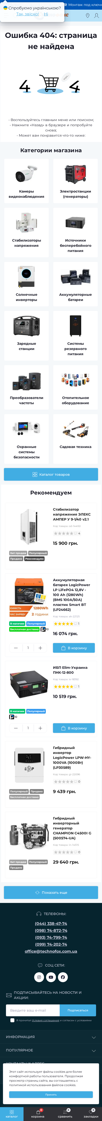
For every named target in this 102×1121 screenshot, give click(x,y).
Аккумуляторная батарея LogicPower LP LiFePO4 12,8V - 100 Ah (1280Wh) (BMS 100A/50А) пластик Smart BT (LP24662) (71, 595)
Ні (46, 14)
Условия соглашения (45, 1020)
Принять (51, 1094)
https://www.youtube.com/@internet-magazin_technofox (51, 977)
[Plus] (40, 648)
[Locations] (87, 15)
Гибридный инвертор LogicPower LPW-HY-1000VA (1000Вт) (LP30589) (72, 758)
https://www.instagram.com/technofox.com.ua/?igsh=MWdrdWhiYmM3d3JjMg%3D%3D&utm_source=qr (39, 977)
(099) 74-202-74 (51, 944)
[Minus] (16, 648)
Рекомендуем (51, 492)
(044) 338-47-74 (51, 923)
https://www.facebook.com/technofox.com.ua (63, 977)
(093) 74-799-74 (51, 937)
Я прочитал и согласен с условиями (54, 1020)
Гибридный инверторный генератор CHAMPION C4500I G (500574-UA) (72, 828)
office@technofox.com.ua (51, 951)
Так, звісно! (27, 14)
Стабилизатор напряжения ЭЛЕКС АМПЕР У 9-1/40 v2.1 (72, 514)
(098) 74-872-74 (51, 930)
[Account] (96, 15)
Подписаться (78, 1010)
